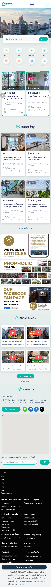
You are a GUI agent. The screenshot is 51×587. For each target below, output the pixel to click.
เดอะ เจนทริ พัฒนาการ (9, 547)
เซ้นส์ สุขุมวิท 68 (29, 518)
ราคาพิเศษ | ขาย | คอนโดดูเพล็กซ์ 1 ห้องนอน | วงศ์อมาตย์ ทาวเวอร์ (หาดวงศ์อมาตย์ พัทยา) (12, 205)
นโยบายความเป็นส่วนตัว (34, 556)
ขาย (2, 476)
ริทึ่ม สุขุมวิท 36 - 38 (8, 530)
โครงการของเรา (6, 493)
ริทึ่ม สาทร (27, 547)
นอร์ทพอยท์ (5, 503)
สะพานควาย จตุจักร (31, 500)
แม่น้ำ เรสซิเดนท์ (29, 538)
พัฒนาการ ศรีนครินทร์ (9, 543)
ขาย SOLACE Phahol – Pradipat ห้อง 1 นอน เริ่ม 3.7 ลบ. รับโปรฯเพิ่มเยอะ (13, 97)
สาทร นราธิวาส (29, 543)
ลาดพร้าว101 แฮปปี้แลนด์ (11, 534)
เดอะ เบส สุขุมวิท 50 (31, 524)
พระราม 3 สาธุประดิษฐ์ (32, 534)
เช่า (2, 479)
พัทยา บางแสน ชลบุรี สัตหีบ (11, 500)
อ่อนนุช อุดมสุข (29, 514)
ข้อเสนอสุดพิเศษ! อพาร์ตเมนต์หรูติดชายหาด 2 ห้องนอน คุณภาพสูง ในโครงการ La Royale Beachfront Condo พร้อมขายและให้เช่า (38, 205)
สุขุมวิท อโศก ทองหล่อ (9, 514)
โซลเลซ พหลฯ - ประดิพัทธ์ (33, 503)
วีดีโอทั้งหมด (24, 381)
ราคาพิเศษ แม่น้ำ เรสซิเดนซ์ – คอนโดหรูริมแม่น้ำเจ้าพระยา (11, 158)
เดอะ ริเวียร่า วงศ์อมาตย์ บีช (10, 506)
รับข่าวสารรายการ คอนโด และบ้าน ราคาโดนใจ (18, 457)
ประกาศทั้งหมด (24, 228)
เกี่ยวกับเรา (29, 561)
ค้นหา (43, 39)
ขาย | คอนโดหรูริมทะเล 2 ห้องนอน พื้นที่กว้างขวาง (37, 158)
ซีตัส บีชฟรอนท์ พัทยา (8, 509)
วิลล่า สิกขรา (5, 524)
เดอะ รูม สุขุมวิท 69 (30, 521)
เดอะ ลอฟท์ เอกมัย (7, 521)
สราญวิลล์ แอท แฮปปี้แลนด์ (10, 538)
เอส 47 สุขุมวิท (6, 518)
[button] (47, 23)
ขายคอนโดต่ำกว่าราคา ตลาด (37, 96)
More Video (24, 376)
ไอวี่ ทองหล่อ (5, 527)
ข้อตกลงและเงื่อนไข (32, 552)
